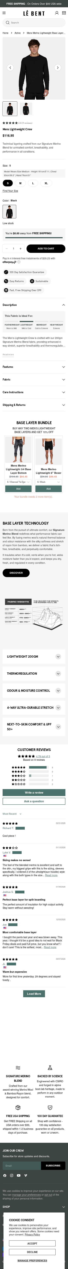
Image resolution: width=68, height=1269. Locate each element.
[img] (10, 823)
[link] (18, 1082)
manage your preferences (26, 1194)
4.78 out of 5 (43, 756)
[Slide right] (57, 67)
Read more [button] (51, 875)
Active (18, 32)
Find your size (10, 190)
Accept (32, 1243)
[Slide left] (10, 67)
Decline (32, 1252)
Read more (8, 354)
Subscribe (53, 1165)
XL (46, 183)
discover (16, 573)
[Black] (9, 211)
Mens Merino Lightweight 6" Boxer (48, 471)
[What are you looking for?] (8, 23)
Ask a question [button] (34, 801)
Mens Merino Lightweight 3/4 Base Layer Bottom (18, 469)
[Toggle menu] (4, 12)
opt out (48, 1194)
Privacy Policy (32, 1234)
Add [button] (18, 488)
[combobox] (25, 23)
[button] (10, 123)
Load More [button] (34, 994)
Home (5, 32)
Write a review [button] (34, 792)
